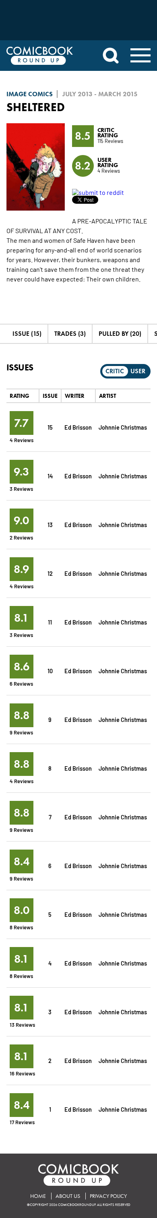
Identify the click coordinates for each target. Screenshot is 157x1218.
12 (50, 573)
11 (50, 622)
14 (50, 476)
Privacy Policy (108, 1196)
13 (50, 524)
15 (50, 427)
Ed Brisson (78, 427)
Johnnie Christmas (123, 427)
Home (38, 1196)
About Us (68, 1196)
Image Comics (29, 94)
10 (50, 670)
